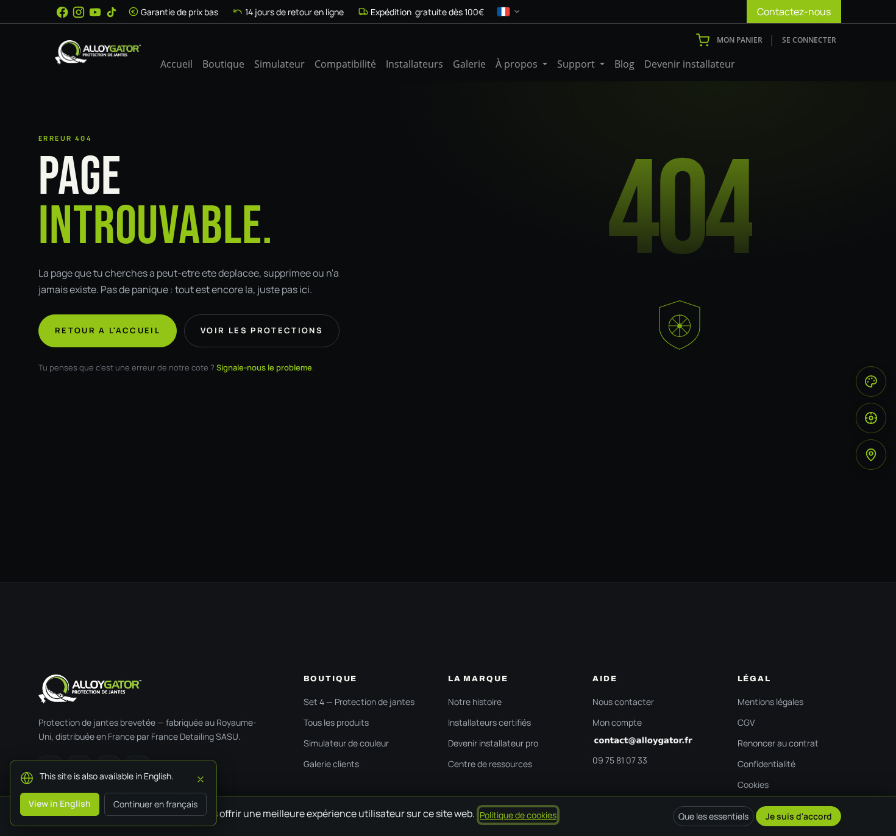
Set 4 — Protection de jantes (359, 701)
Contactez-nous (794, 11)
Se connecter (809, 40)
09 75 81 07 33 (619, 760)
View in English (60, 803)
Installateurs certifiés (489, 722)
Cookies (753, 784)
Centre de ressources (490, 764)
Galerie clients (331, 764)
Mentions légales (770, 701)
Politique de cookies (518, 815)
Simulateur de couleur (346, 743)
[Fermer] (200, 777)
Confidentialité (766, 764)
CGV (746, 722)
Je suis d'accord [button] (799, 816)
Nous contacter (623, 701)
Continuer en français (155, 804)
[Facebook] (62, 12)
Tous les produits (336, 722)
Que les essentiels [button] (713, 816)
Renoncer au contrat (778, 743)
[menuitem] (176, 64)
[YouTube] (95, 12)
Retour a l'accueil (107, 330)
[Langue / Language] (509, 11)
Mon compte (617, 722)
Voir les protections (262, 330)
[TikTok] (111, 12)
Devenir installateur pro (493, 743)
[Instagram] (78, 12)
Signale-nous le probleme (264, 367)
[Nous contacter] (652, 740)
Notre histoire (475, 701)
